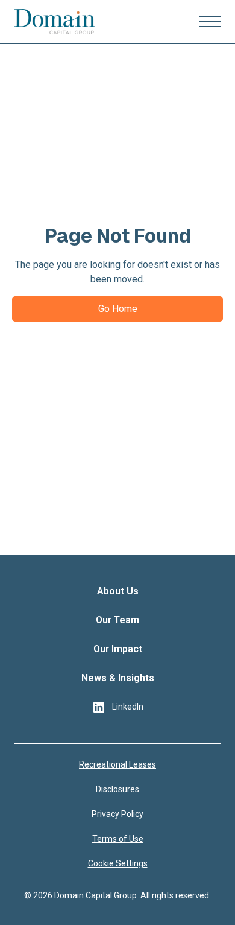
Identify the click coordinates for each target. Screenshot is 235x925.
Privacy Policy (117, 814)
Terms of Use (117, 839)
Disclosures (117, 789)
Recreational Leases (117, 764)
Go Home (117, 308)
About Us (118, 591)
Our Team (117, 620)
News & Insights (117, 678)
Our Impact (117, 649)
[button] (210, 21)
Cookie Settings (118, 863)
